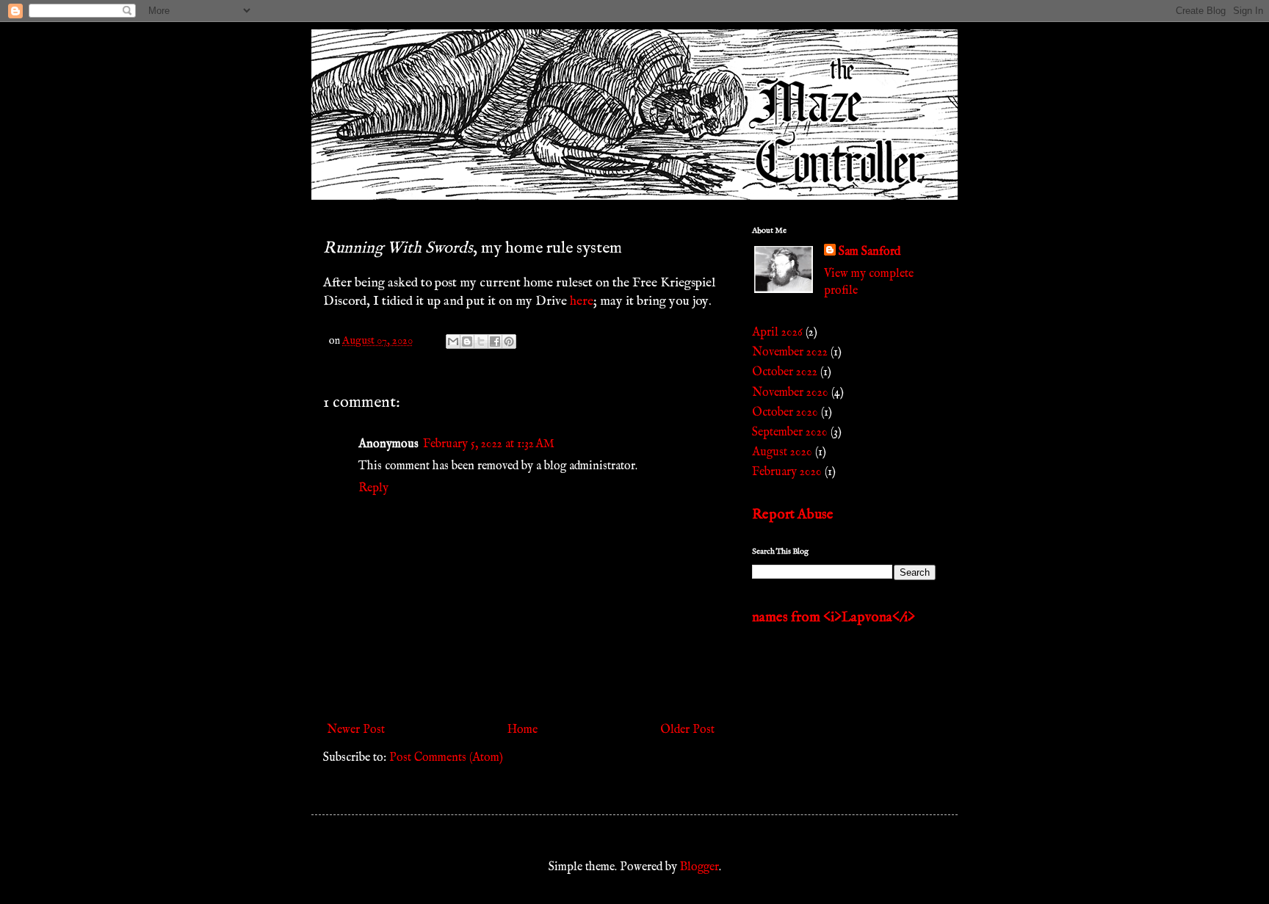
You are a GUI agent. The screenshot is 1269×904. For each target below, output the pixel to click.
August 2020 (782, 452)
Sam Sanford (869, 252)
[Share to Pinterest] (509, 341)
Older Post (687, 730)
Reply (373, 488)
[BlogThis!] (467, 341)
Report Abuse (793, 515)
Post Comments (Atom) (446, 758)
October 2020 (785, 412)
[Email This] (453, 341)
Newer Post (356, 730)
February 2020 (787, 472)
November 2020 (790, 393)
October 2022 (784, 372)
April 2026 (777, 332)
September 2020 (790, 432)
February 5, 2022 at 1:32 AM (488, 444)
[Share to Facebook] (495, 341)
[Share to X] (481, 341)
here (581, 301)
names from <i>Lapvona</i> (833, 617)
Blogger (699, 867)
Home (522, 730)
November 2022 (790, 352)
